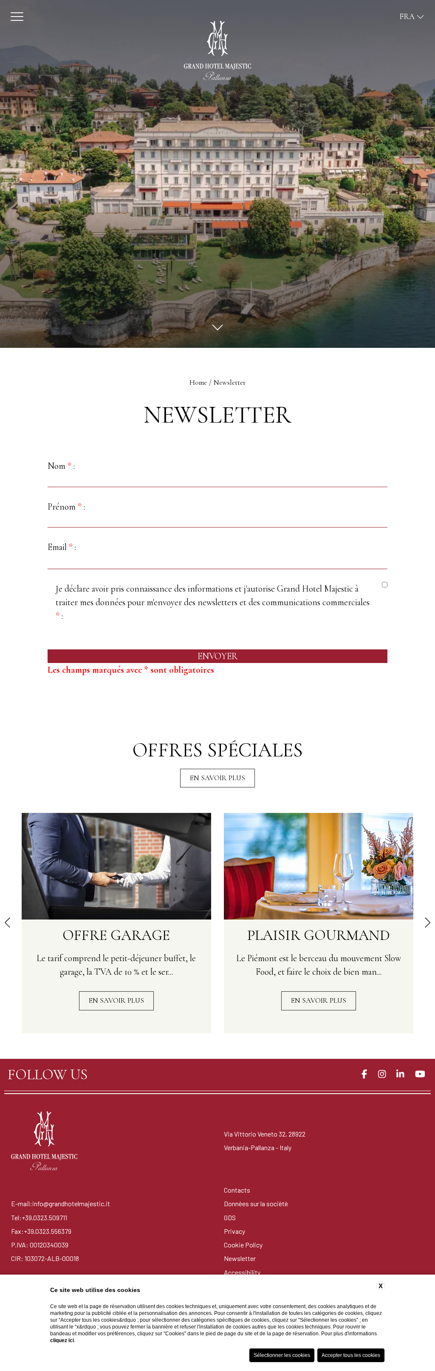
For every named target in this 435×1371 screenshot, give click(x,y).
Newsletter (230, 382)
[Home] (217, 50)
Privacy (234, 1231)
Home (198, 382)
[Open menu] (17, 16)
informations (210, 588)
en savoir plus (217, 777)
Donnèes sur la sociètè (256, 1203)
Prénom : (66, 506)
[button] (8, 924)
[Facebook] (364, 1074)
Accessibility (242, 1272)
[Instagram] (382, 1074)
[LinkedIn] (400, 1074)
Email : (62, 547)
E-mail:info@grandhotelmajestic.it (60, 1203)
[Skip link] (217, 327)
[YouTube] (420, 1074)
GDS (230, 1217)
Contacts (237, 1190)
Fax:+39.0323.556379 (41, 1231)
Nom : (61, 465)
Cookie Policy (243, 1245)
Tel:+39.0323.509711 (39, 1217)
